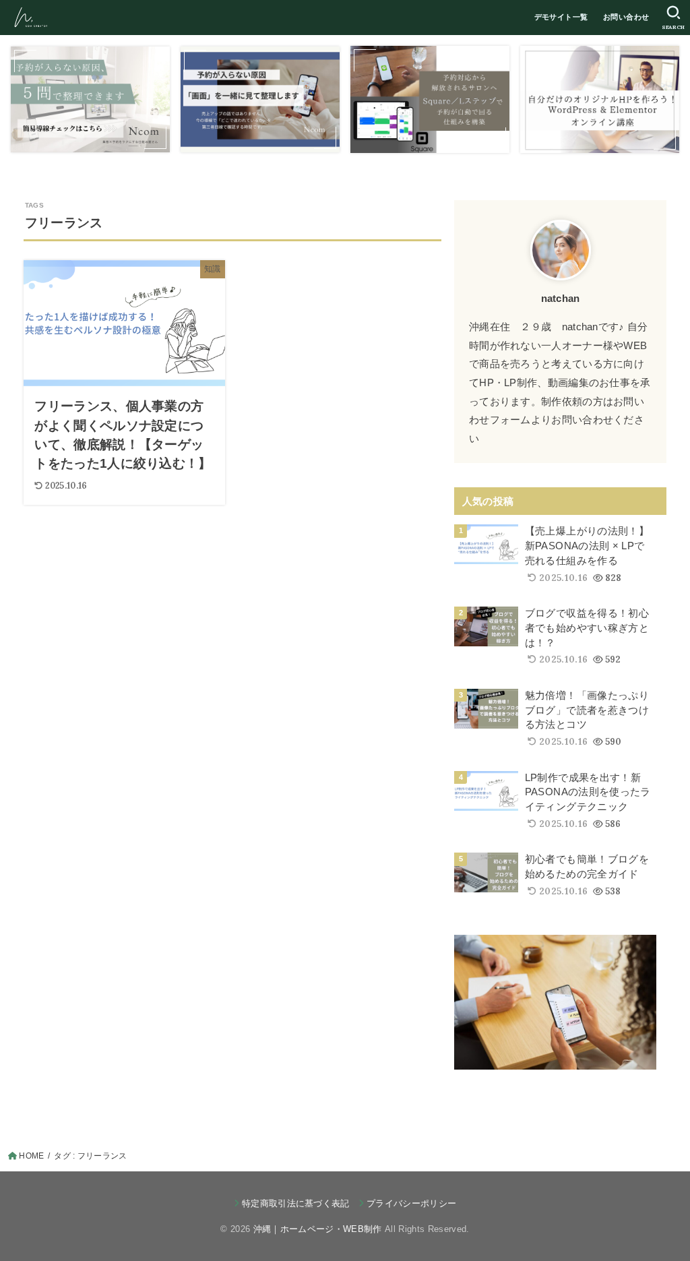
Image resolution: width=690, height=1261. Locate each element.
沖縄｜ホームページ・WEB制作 (317, 1229)
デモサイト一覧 (561, 17)
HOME (31, 1156)
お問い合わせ (626, 17)
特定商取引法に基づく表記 (296, 1203)
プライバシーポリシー (411, 1203)
